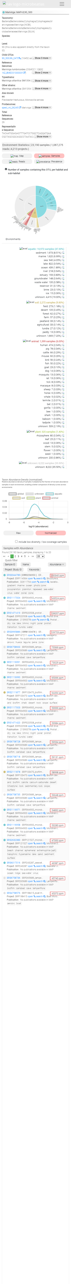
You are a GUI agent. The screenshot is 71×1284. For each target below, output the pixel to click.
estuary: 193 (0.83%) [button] (51, 274)
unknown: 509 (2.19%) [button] (50, 426)
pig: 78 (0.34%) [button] (54, 348)
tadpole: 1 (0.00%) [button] (52, 422)
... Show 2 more (42, 72)
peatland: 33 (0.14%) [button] (51, 321)
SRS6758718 (13, 756)
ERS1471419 (13, 613)
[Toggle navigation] (62, 4)
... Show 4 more (42, 80)
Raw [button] (18, 533)
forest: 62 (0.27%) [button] (52, 313)
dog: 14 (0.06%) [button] (53, 370)
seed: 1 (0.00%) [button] (53, 453)
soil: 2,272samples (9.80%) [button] (49, 302)
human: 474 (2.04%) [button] (51, 345)
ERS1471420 (13, 722)
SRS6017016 (13, 862)
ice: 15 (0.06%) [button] (54, 293)
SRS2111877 (13, 692)
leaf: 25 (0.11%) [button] (53, 439)
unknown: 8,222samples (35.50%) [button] (45, 463)
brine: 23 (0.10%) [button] (53, 289)
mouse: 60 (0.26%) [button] (51, 356)
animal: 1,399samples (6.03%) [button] (47, 341)
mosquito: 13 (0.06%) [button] (50, 374)
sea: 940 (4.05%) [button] (53, 260)
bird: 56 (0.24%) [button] (53, 359)
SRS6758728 (13, 741)
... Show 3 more (42, 58)
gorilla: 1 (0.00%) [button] (53, 407)
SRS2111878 (13, 772)
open (31, 578)
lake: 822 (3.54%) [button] (52, 263)
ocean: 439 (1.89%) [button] (51, 267)
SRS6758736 (13, 878)
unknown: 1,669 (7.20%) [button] (49, 335)
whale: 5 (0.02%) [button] (53, 396)
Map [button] (21, 156)
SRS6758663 (13, 647)
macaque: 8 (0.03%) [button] (51, 385)
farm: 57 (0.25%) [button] (53, 317)
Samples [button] (55, 156)
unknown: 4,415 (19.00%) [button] (48, 297)
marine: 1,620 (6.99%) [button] (50, 256)
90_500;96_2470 (10, 58)
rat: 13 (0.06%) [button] (54, 378)
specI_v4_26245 (10, 107)
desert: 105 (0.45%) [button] (51, 309)
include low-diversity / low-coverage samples (43, 541)
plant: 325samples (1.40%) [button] (49, 431)
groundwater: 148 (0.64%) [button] (48, 278)
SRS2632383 (13, 840)
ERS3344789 (13, 575)
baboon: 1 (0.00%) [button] (52, 418)
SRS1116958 (13, 825)
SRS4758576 (13, 893)
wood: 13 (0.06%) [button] (52, 442)
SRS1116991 (13, 662)
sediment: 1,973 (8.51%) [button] (49, 252)
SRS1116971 (13, 809)
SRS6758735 (13, 794)
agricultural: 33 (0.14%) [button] (49, 324)
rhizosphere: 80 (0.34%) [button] (49, 435)
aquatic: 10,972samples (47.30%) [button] (46, 249)
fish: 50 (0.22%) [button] (53, 363)
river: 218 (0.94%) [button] (52, 271)
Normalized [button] (51, 533)
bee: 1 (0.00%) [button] (54, 411)
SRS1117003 (13, 707)
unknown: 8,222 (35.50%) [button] (48, 467)
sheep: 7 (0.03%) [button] (53, 389)
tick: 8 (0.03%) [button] (54, 382)
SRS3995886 (13, 632)
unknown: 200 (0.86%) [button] (50, 457)
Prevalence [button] (56, 161)
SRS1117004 (13, 597)
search (39, 578)
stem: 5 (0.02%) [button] (53, 446)
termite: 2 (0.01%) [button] (52, 400)
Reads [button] (22, 161)
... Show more (42, 136)
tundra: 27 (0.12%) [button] (52, 328)
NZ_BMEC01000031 (12, 73)
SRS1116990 (13, 677)
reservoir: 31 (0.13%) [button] (51, 285)
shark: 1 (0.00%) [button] (53, 415)
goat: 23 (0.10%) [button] (53, 367)
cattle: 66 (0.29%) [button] (52, 352)
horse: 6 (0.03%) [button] (53, 393)
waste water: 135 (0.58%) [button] (48, 282)
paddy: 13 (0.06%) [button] (52, 332)
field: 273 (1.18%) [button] (52, 306)
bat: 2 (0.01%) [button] (54, 404)
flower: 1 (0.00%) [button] (53, 450)
